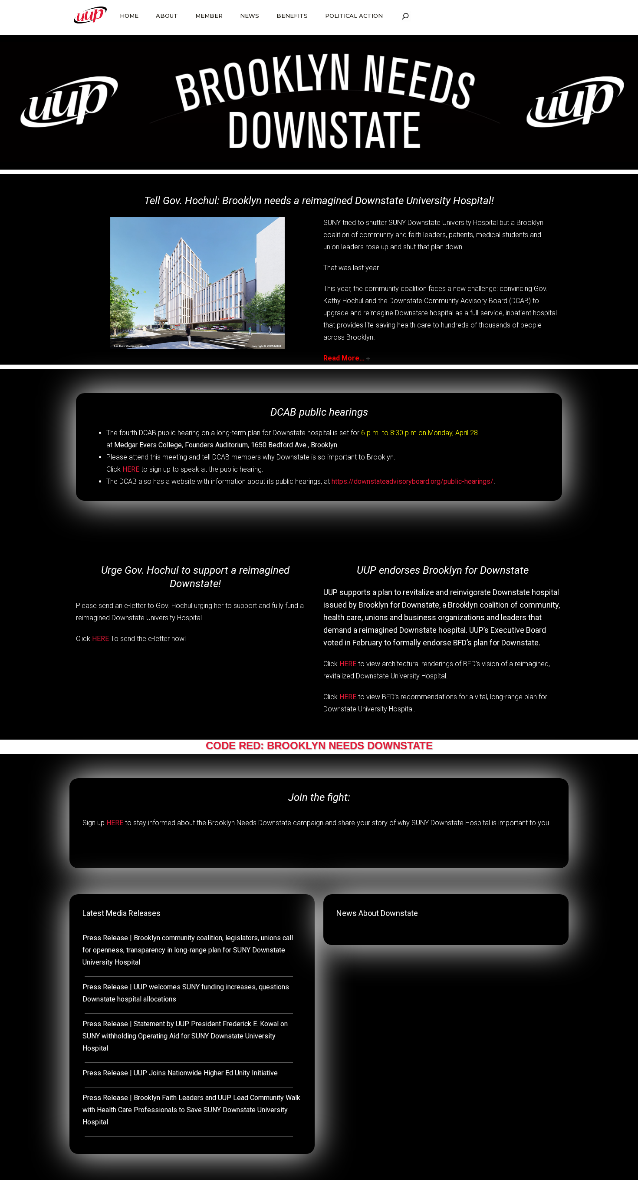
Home (129, 15)
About (167, 15)
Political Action (354, 15)
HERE (130, 469)
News (249, 15)
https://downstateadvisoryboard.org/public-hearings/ (412, 481)
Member (209, 15)
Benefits (292, 15)
